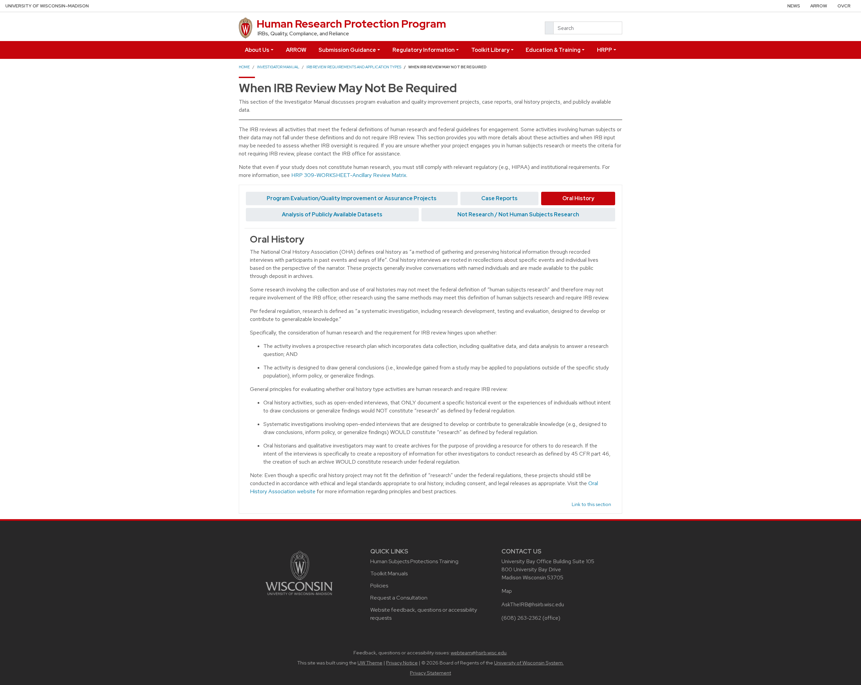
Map (506, 590)
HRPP (604, 49)
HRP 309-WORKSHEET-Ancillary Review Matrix (348, 175)
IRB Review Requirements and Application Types (353, 67)
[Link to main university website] (299, 572)
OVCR (844, 6)
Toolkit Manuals (389, 573)
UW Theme (370, 662)
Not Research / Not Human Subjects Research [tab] (518, 214)
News (793, 6)
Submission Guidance (347, 49)
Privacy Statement (430, 673)
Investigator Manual (278, 67)
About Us (257, 49)
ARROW (818, 6)
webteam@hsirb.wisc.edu (479, 652)
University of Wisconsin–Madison (47, 6)
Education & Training (553, 49)
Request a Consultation (398, 597)
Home (244, 67)
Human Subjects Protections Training (414, 561)
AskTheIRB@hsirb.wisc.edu (532, 604)
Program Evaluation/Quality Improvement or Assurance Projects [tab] (352, 198)
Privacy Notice (402, 662)
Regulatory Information (423, 49)
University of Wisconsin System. (529, 662)
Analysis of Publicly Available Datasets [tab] (332, 214)
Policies (379, 585)
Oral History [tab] (578, 198)
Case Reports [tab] (499, 198)
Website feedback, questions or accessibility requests (423, 613)
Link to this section (591, 504)
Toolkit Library (490, 49)
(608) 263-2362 (521, 617)
